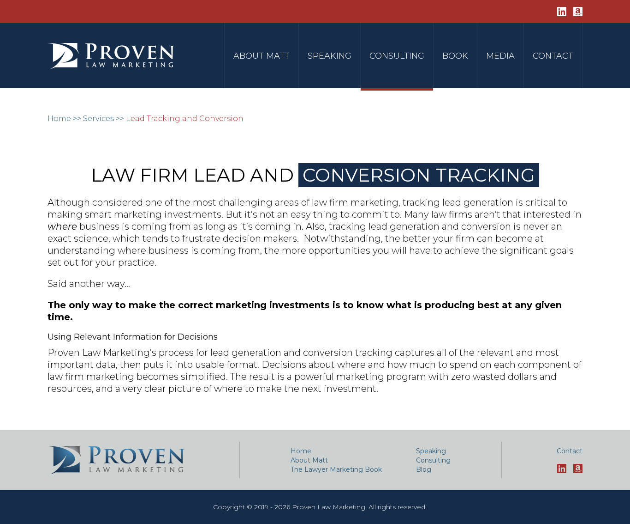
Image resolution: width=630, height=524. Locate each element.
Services (98, 118)
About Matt (261, 56)
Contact (553, 56)
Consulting (396, 56)
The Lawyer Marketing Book (336, 469)
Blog (423, 469)
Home (59, 118)
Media (500, 56)
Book (455, 56)
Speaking (329, 56)
